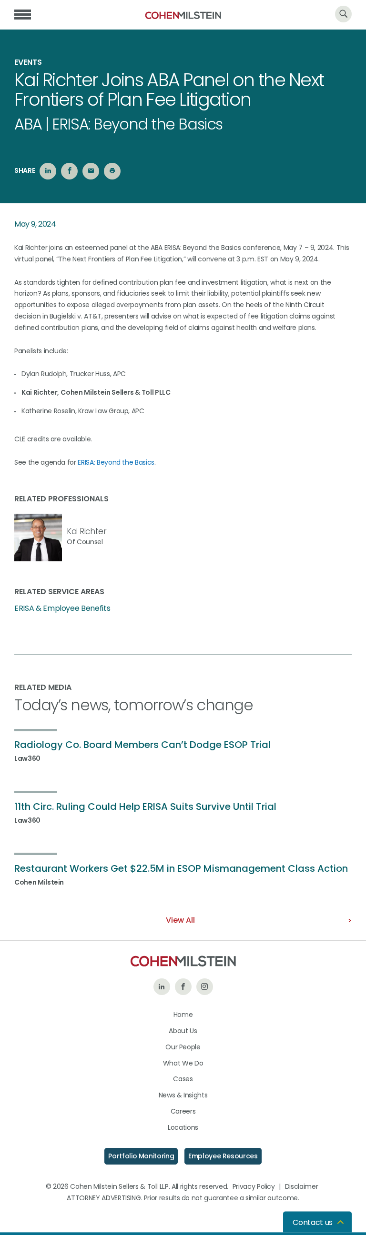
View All (180, 920)
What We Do (183, 1063)
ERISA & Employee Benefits (62, 608)
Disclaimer (301, 1186)
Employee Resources (223, 1156)
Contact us (313, 1222)
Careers (183, 1111)
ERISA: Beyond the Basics (116, 462)
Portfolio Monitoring (141, 1156)
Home (183, 1014)
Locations (183, 1127)
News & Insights (183, 1095)
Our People (183, 1047)
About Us (183, 1031)
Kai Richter (86, 531)
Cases (183, 1079)
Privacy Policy (254, 1186)
